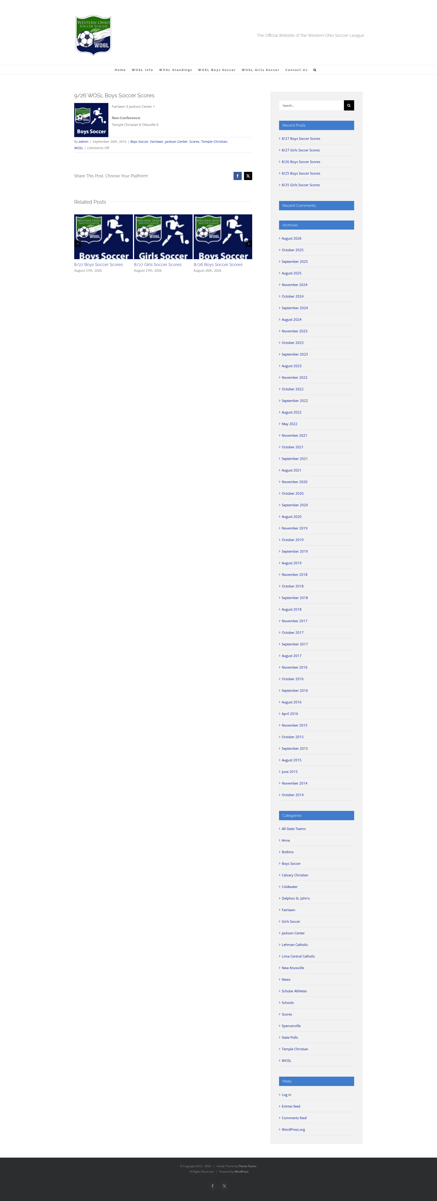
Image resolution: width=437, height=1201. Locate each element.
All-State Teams (294, 828)
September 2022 (295, 400)
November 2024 (294, 284)
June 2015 (290, 771)
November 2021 (294, 435)
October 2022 (293, 389)
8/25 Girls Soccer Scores (301, 185)
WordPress (242, 1171)
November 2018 (294, 574)
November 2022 (294, 377)
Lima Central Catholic (298, 956)
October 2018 (293, 586)
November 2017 (294, 621)
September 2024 (295, 308)
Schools (288, 1002)
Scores (194, 141)
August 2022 (292, 412)
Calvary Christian (295, 875)
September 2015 (295, 748)
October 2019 (293, 539)
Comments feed (294, 1118)
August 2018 (292, 609)
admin (84, 141)
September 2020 (295, 505)
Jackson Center (176, 141)
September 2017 (295, 644)
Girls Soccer (291, 921)
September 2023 (295, 354)
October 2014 (293, 794)
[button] (315, 69)
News (286, 979)
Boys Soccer (139, 141)
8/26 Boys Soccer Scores (218, 264)
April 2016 (290, 713)
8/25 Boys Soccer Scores (301, 173)
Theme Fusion (247, 1166)
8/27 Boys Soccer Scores (98, 264)
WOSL (78, 148)
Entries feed (291, 1106)
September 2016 (295, 690)
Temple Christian (214, 141)
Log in (286, 1094)
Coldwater (290, 886)
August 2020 (292, 516)
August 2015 (292, 760)
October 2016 (293, 679)
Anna (286, 840)
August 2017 (292, 655)
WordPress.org (293, 1129)
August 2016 (292, 702)
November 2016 (294, 667)
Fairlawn (156, 141)
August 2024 (292, 319)
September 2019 (295, 551)
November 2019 (294, 528)
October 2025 (293, 250)
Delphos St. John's (296, 898)
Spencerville (291, 1025)
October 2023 (293, 342)
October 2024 (293, 296)
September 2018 (295, 597)
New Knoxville (293, 967)
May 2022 (289, 423)
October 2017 (293, 632)
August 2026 (292, 238)
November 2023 (294, 331)
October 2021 (293, 447)
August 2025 (292, 273)
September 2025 (295, 261)
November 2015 (294, 725)
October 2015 (293, 737)
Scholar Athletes (294, 991)
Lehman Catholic (295, 944)
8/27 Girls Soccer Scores (158, 264)
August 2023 (292, 366)
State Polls (290, 1037)
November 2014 (294, 783)
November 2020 (294, 481)
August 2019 (292, 563)
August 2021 (292, 470)
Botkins (288, 852)
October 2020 (293, 493)
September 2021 (295, 458)
